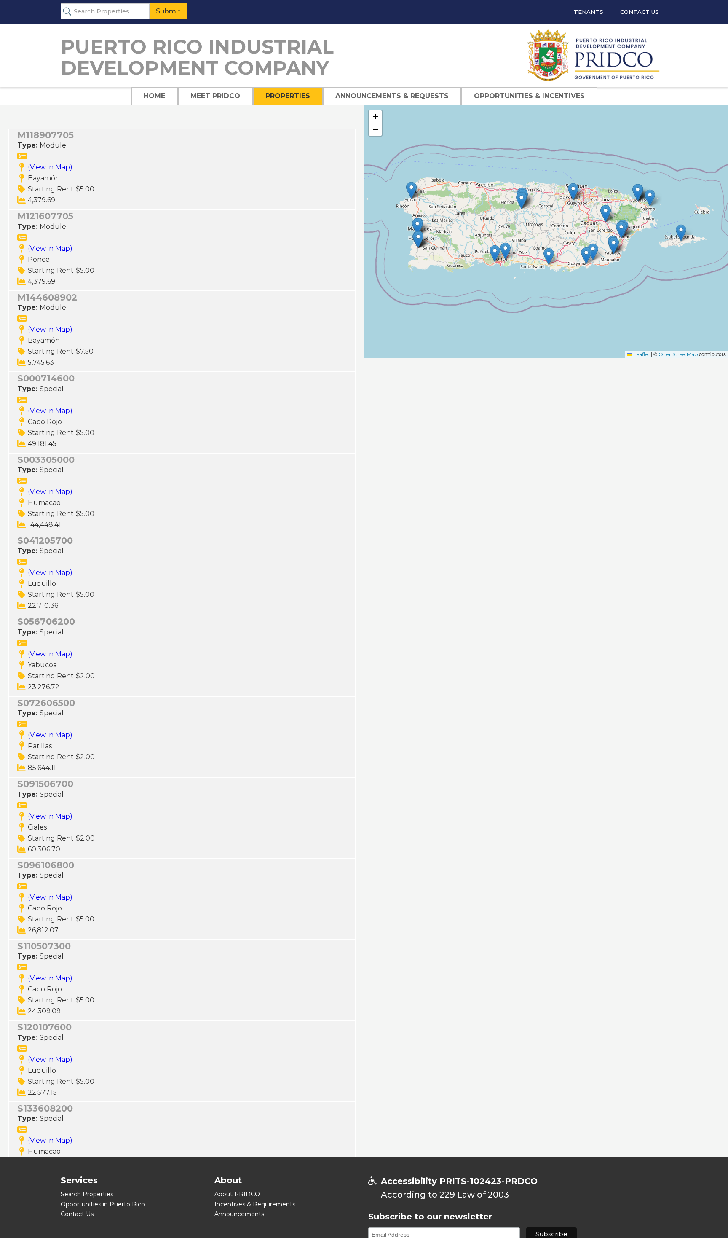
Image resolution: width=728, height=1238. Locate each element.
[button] (505, 251)
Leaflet (641, 354)
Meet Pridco (215, 96)
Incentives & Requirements (254, 1204)
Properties (287, 96)
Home (154, 96)
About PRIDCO (237, 1194)
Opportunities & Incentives (529, 96)
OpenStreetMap (678, 354)
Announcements (239, 1214)
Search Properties (87, 1194)
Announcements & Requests (392, 96)
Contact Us (639, 11)
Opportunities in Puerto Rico (103, 1204)
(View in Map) (50, 167)
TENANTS (588, 11)
